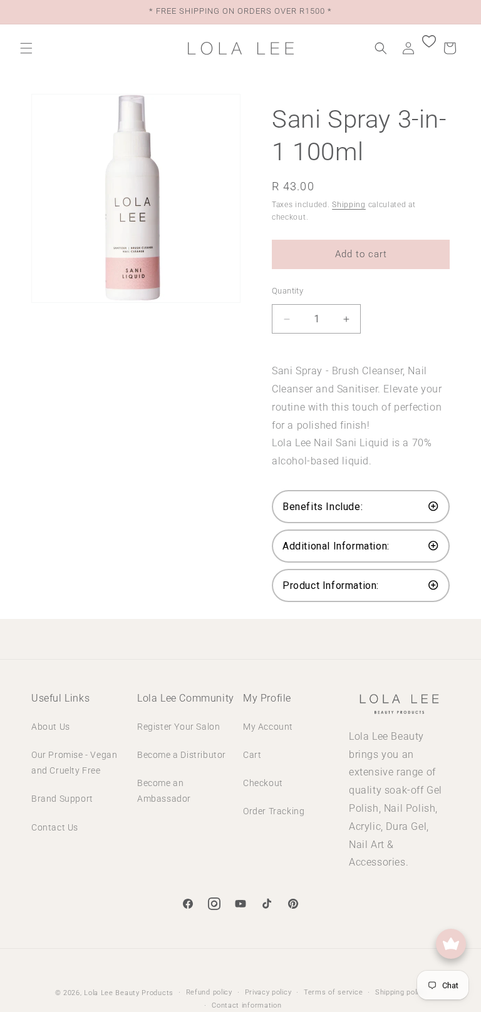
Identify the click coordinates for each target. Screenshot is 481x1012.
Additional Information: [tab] (336, 546)
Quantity (287, 290)
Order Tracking (273, 811)
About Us (50, 727)
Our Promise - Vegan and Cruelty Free (74, 762)
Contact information (246, 1005)
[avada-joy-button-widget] (451, 944)
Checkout (263, 783)
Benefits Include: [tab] (322, 507)
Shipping (349, 204)
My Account (268, 727)
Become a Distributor (181, 755)
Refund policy (209, 992)
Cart (252, 755)
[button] (26, 48)
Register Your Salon (178, 727)
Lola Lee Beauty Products (128, 993)
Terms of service (333, 992)
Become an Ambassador (164, 791)
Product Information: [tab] (330, 585)
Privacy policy (268, 992)
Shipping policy (401, 992)
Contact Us (54, 827)
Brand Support (62, 799)
